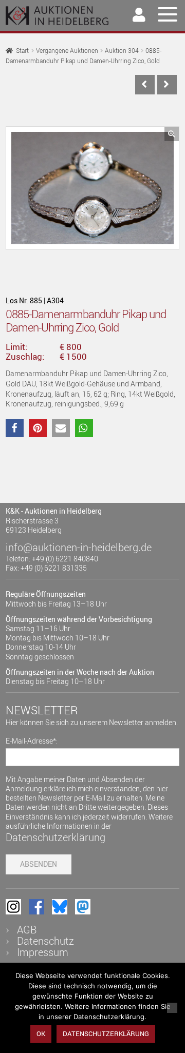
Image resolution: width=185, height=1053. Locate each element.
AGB (26, 930)
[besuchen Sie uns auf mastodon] (82, 906)
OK (40, 1033)
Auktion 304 (122, 50)
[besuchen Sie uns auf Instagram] (13, 906)
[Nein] (172, 1008)
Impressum (42, 952)
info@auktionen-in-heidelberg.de (79, 547)
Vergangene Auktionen (67, 50)
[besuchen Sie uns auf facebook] (36, 906)
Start (22, 50)
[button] (171, 134)
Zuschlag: (25, 357)
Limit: (16, 347)
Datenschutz (45, 941)
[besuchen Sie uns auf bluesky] (59, 906)
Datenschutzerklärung (55, 837)
